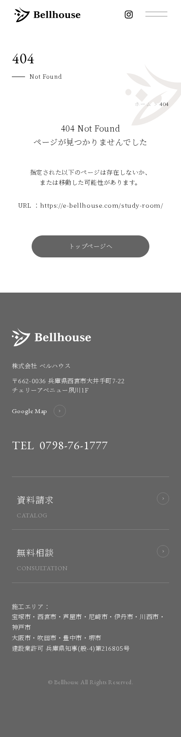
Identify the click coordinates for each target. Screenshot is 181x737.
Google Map (29, 411)
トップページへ (91, 246)
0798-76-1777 (74, 445)
